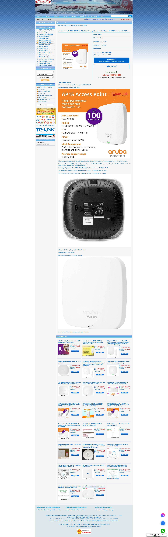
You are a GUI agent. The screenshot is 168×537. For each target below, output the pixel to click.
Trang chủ (39, 16)
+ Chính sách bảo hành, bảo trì (103, 507)
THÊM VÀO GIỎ (111, 66)
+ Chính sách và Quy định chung (104, 510)
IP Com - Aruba (83, 25)
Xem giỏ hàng (126, 19)
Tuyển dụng (94, 16)
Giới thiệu (56, 16)
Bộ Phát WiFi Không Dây (70, 25)
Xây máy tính (83, 16)
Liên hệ (103, 16)
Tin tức (48, 16)
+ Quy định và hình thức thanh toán (75, 510)
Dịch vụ (65, 16)
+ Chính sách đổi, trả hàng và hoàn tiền (76, 507)
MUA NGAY (111, 60)
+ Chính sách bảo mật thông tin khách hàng (48, 507)
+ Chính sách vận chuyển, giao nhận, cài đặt (48, 510)
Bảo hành (73, 16)
